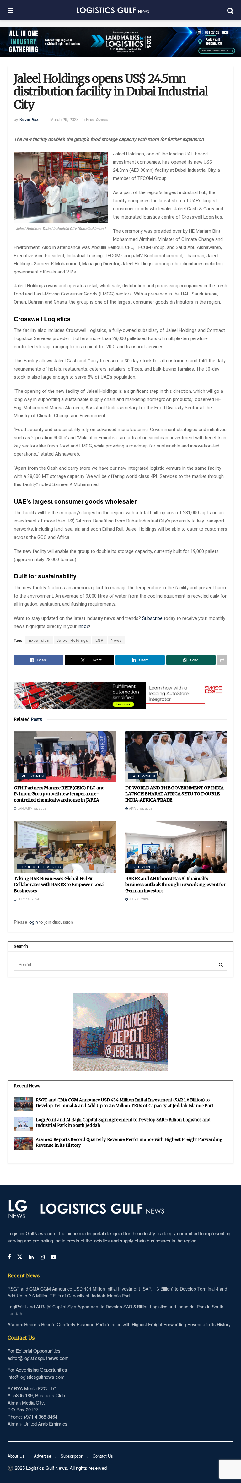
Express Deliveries (40, 866)
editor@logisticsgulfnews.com (38, 1358)
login (33, 922)
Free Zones (97, 119)
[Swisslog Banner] (120, 692)
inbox (83, 626)
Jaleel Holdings (72, 640)
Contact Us (103, 1456)
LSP (99, 640)
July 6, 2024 (138, 899)
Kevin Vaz (29, 119)
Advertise (42, 1456)
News (116, 640)
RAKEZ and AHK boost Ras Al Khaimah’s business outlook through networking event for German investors (175, 885)
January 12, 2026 (31, 808)
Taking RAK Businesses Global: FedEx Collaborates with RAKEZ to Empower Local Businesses (59, 885)
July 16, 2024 (28, 899)
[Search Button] (221, 964)
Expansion (39, 640)
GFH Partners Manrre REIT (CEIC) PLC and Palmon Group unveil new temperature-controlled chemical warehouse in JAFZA (59, 794)
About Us (16, 1456)
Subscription (72, 1456)
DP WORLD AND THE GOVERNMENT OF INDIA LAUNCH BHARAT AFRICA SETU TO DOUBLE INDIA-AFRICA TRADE (174, 794)
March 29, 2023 (64, 119)
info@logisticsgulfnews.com (36, 1376)
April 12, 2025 (140, 808)
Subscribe (153, 618)
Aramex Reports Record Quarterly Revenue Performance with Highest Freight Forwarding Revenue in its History (119, 1324)
